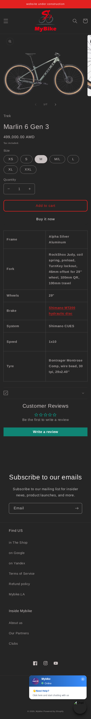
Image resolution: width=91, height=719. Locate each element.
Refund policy (19, 584)
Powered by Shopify (53, 711)
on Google (17, 553)
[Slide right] (55, 104)
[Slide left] (35, 104)
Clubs (13, 643)
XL (10, 169)
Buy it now (45, 219)
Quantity (10, 179)
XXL (28, 169)
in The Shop (18, 542)
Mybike (39, 711)
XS (10, 159)
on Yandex (17, 563)
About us (16, 623)
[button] (6, 21)
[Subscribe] (77, 508)
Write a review (45, 432)
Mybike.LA (17, 594)
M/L (57, 159)
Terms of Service (22, 573)
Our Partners (19, 633)
